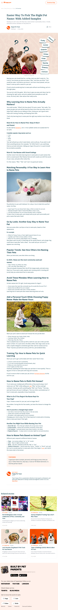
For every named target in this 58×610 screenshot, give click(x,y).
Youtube (15, 584)
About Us (3, 606)
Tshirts (4, 591)
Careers (10, 606)
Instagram (5, 584)
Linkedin (25, 584)
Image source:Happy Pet (29, 75)
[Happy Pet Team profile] (9, 474)
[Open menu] (2, 2)
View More (14, 481)
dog (31, 386)
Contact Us (16, 606)
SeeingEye (18, 127)
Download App (51, 2)
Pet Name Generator (39, 373)
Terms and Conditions (27, 606)
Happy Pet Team (15, 27)
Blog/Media (14, 591)
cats (43, 448)
